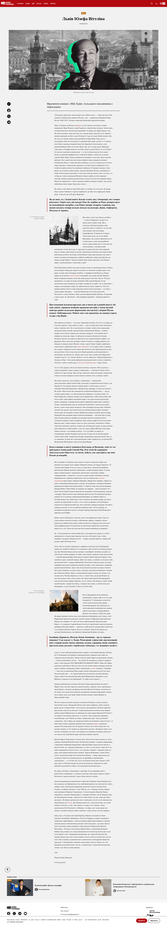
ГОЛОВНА (20, 3)
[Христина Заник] (114, 890)
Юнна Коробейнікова (43, 889)
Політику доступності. (16, 922)
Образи (52, 3)
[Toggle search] (151, 3)
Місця (39, 3)
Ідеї (33, 3)
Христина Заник (121, 890)
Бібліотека (64, 907)
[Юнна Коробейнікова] (36, 889)
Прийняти (141, 921)
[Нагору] (7, 869)
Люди (28, 3)
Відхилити (154, 921)
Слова (45, 3)
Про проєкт (65, 911)
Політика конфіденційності (70, 914)
